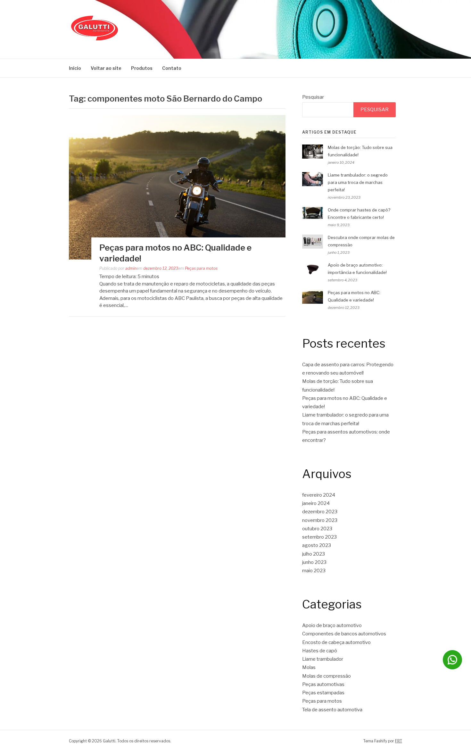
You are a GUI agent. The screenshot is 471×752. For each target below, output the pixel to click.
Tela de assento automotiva (332, 710)
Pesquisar (313, 97)
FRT (398, 741)
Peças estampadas (323, 693)
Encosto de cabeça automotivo (336, 642)
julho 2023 (313, 554)
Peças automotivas (323, 684)
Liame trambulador (322, 659)
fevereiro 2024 (318, 495)
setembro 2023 (319, 537)
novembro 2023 (319, 520)
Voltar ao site (106, 68)
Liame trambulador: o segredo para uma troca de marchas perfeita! (358, 182)
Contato (171, 68)
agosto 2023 (316, 545)
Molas (309, 667)
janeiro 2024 (316, 503)
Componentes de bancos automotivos (344, 634)
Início (75, 68)
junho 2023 (314, 562)
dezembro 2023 (319, 512)
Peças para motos (201, 268)
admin (130, 268)
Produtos (142, 68)
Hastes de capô (319, 651)
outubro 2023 (317, 529)
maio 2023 (314, 571)
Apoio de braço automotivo (332, 625)
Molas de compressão (326, 676)
